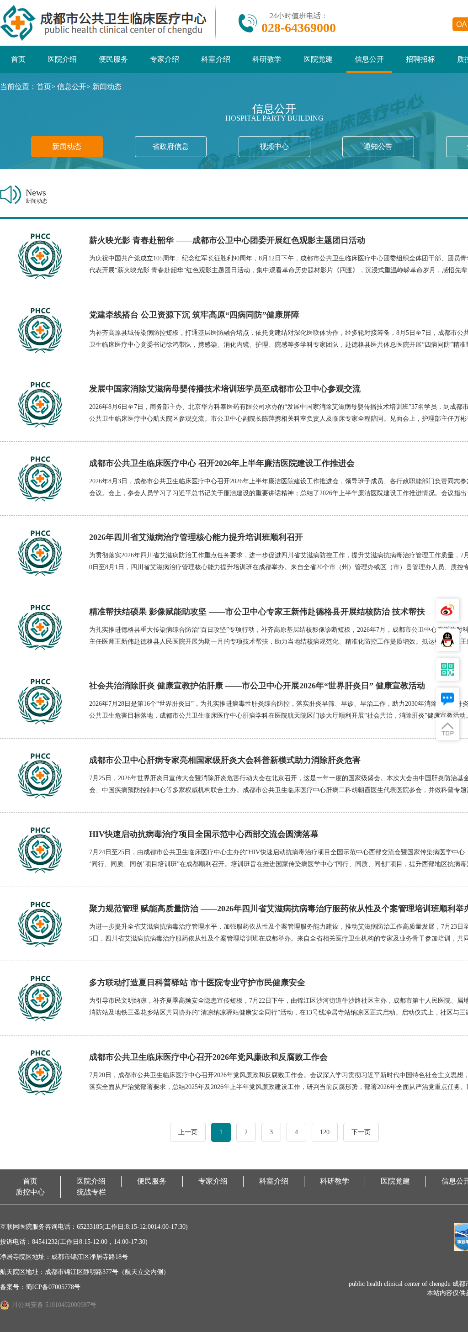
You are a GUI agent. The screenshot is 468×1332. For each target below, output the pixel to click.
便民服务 (113, 59)
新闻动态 (107, 86)
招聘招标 (420, 59)
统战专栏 (91, 1192)
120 (325, 1132)
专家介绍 (164, 59)
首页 (18, 59)
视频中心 (274, 146)
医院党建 (318, 59)
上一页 (187, 1132)
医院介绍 (62, 59)
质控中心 (30, 1192)
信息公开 (369, 59)
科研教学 (267, 59)
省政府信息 (170, 146)
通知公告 (378, 146)
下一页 (361, 1132)
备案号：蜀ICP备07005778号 (40, 1287)
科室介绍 (215, 59)
